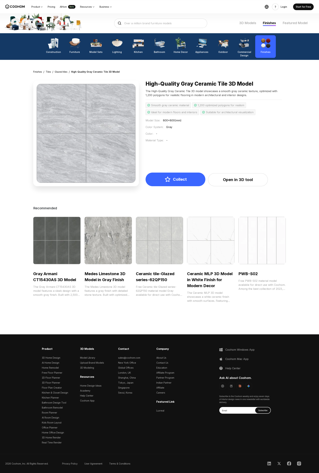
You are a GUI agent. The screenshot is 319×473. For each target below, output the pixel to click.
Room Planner (49, 412)
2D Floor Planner (51, 377)
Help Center (86, 395)
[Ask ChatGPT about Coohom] (222, 386)
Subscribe (262, 410)
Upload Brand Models (92, 362)
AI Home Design (50, 362)
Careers (160, 392)
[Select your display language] (266, 6)
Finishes (269, 23)
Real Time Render (52, 442)
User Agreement (93, 463)
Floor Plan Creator (52, 387)
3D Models (247, 23)
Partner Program (165, 377)
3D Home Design (51, 357)
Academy (85, 390)
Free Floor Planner (52, 372)
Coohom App (87, 400)
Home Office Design (53, 432)
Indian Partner (163, 382)
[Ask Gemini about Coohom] (248, 386)
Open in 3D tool (238, 179)
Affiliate (160, 387)
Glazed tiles (61, 71)
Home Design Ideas (91, 385)
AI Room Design (50, 417)
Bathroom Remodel (52, 407)
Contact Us (162, 362)
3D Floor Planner (51, 382)
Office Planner (49, 427)
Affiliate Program (165, 372)
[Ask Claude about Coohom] (240, 386)
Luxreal (160, 410)
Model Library (87, 357)
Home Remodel (50, 367)
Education (161, 367)
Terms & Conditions (119, 463)
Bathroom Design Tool (54, 402)
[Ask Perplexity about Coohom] (231, 386)
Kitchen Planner (50, 397)
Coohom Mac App (237, 359)
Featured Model (295, 23)
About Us (161, 357)
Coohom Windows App (240, 349)
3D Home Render (51, 437)
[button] (37, 6)
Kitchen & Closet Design (55, 392)
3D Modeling (87, 367)
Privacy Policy (70, 463)
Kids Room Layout (51, 422)
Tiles (48, 71)
